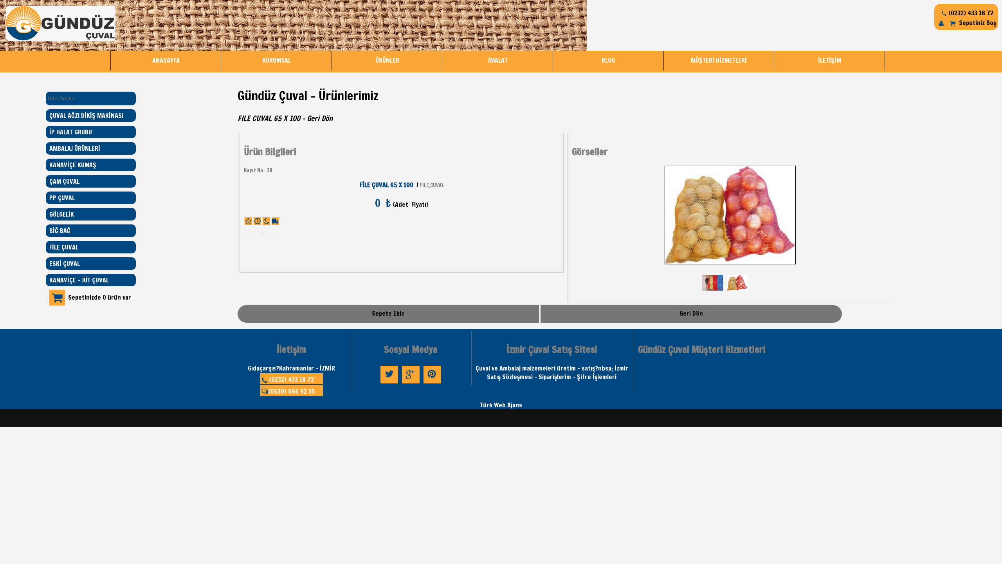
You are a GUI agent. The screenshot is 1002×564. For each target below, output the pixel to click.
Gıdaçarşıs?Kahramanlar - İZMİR (291, 368)
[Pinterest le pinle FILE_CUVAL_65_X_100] (432, 383)
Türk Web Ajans (501, 405)
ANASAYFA (166, 60)
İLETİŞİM (829, 60)
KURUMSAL (276, 60)
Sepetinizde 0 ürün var (99, 297)
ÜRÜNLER (387, 60)
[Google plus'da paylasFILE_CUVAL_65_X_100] (411, 383)
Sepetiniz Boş (976, 22)
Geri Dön (320, 118)
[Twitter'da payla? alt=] (389, 383)
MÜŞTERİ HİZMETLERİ (719, 60)
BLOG (608, 60)
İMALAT (498, 60)
